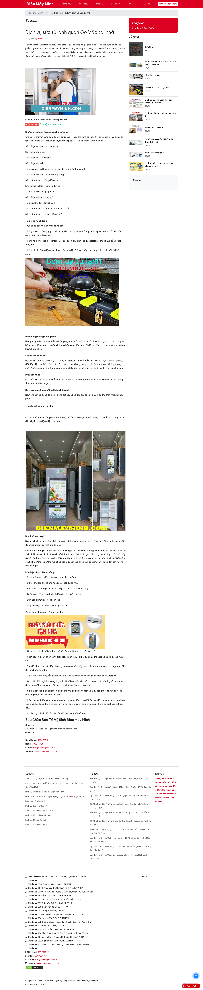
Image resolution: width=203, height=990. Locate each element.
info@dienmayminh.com (44, 747)
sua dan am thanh (167, 793)
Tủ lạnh (49, 13)
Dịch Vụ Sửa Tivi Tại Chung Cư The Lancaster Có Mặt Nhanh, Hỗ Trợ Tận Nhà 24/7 (120, 848)
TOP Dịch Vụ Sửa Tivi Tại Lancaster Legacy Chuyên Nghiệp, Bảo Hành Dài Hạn (119, 806)
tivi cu (157, 778)
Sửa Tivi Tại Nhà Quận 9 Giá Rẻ (39, 810)
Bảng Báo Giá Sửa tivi (35, 801)
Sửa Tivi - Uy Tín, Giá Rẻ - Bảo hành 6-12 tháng (46, 778)
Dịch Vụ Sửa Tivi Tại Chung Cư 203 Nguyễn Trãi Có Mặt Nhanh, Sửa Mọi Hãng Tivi (120, 797)
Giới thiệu (83, 4)
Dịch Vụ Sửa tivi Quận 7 (35, 820)
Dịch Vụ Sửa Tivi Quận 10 (36, 806)
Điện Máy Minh (40, 3)
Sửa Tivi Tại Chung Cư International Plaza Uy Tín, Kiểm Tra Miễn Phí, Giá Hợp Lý (120, 814)
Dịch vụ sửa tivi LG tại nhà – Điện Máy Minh (44, 792)
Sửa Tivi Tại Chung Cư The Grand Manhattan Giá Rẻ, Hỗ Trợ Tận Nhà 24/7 (120, 789)
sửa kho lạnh (161, 786)
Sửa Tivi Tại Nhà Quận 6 (36, 825)
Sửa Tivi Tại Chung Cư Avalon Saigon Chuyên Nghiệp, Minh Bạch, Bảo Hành (119, 857)
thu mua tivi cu (168, 778)
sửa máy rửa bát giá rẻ (165, 782)
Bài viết (132, 4)
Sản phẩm (115, 4)
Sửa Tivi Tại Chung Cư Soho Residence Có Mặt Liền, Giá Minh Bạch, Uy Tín (120, 780)
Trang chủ (66, 4)
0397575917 (42, 740)
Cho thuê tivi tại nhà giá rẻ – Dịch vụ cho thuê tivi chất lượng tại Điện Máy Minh (54, 785)
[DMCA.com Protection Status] (34, 967)
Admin (40, 38)
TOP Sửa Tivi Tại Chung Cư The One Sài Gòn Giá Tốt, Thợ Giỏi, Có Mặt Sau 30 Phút (120, 831)
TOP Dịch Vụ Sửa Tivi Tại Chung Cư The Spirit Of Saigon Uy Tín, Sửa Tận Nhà (120, 823)
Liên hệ (147, 4)
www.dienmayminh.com (45, 751)
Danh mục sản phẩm (167, 4)
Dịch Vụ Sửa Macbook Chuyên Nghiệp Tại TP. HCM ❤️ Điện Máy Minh (56, 796)
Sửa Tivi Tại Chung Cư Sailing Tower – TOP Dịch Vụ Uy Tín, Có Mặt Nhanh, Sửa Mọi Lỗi (120, 840)
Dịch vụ (99, 4)
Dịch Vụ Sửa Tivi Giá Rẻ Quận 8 (39, 815)
